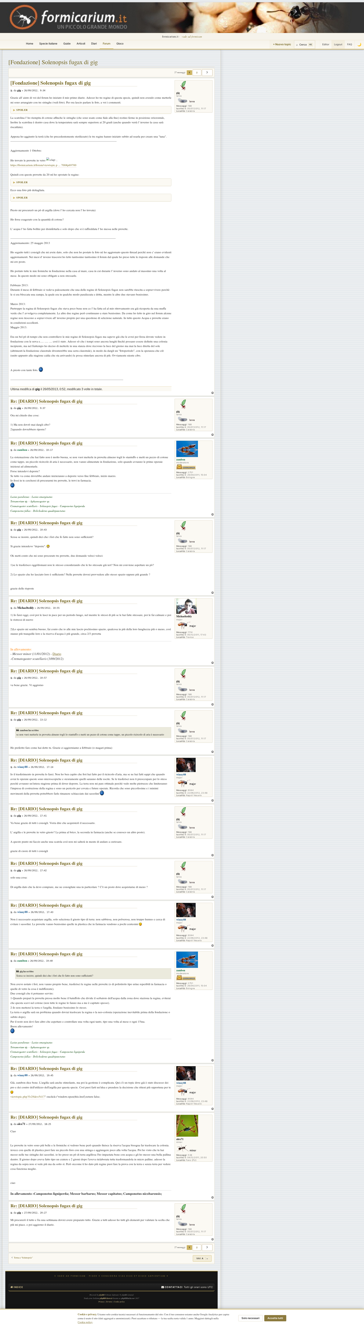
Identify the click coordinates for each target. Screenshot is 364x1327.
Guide (67, 43)
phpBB (101, 1294)
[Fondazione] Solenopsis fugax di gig (53, 62)
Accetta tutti (275, 1318)
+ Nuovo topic (282, 44)
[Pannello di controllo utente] (317, 44)
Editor (325, 44)
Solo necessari (251, 1318)
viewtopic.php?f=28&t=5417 (27, 1096)
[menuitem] (172, 1287)
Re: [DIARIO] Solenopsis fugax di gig (46, 401)
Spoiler (21, 110)
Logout (338, 44)
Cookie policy (85, 1322)
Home (29, 43)
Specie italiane (48, 43)
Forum (106, 43)
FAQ (349, 44)
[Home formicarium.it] (182, 17)
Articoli (81, 43)
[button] (207, 72)
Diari (94, 43)
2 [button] (197, 72)
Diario (57, 653)
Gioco (119, 43)
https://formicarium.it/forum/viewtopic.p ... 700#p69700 (43, 165)
